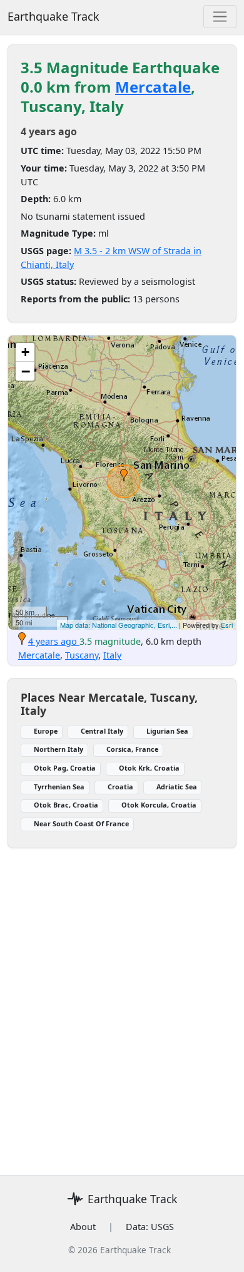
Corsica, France (132, 749)
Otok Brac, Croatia (66, 804)
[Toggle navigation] (219, 16)
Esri (227, 625)
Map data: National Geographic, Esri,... (118, 625)
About (83, 1227)
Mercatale (153, 86)
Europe (46, 731)
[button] (124, 475)
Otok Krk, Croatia (149, 767)
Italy (112, 655)
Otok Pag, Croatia (65, 767)
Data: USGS (150, 1227)
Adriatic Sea (176, 786)
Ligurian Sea (167, 731)
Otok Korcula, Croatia (158, 804)
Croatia (120, 786)
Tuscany (81, 655)
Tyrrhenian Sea (59, 786)
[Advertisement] (122, 1004)
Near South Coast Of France (81, 823)
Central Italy (102, 731)
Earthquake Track (53, 16)
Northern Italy (58, 749)
